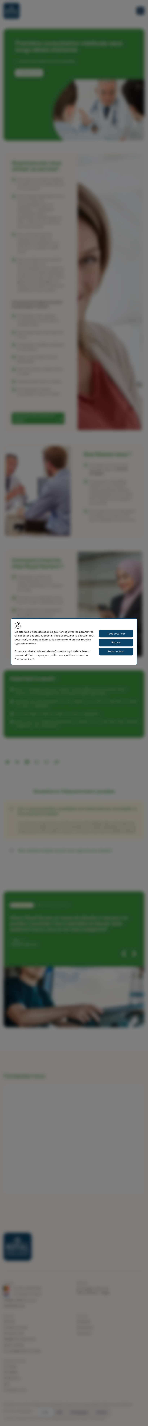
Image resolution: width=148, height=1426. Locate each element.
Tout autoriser (116, 633)
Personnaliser (116, 651)
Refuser (116, 642)
